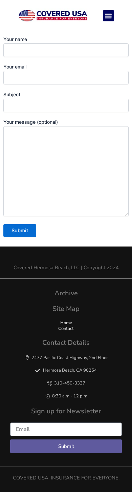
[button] (108, 15)
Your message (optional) (30, 122)
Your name (15, 39)
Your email (14, 67)
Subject (11, 94)
